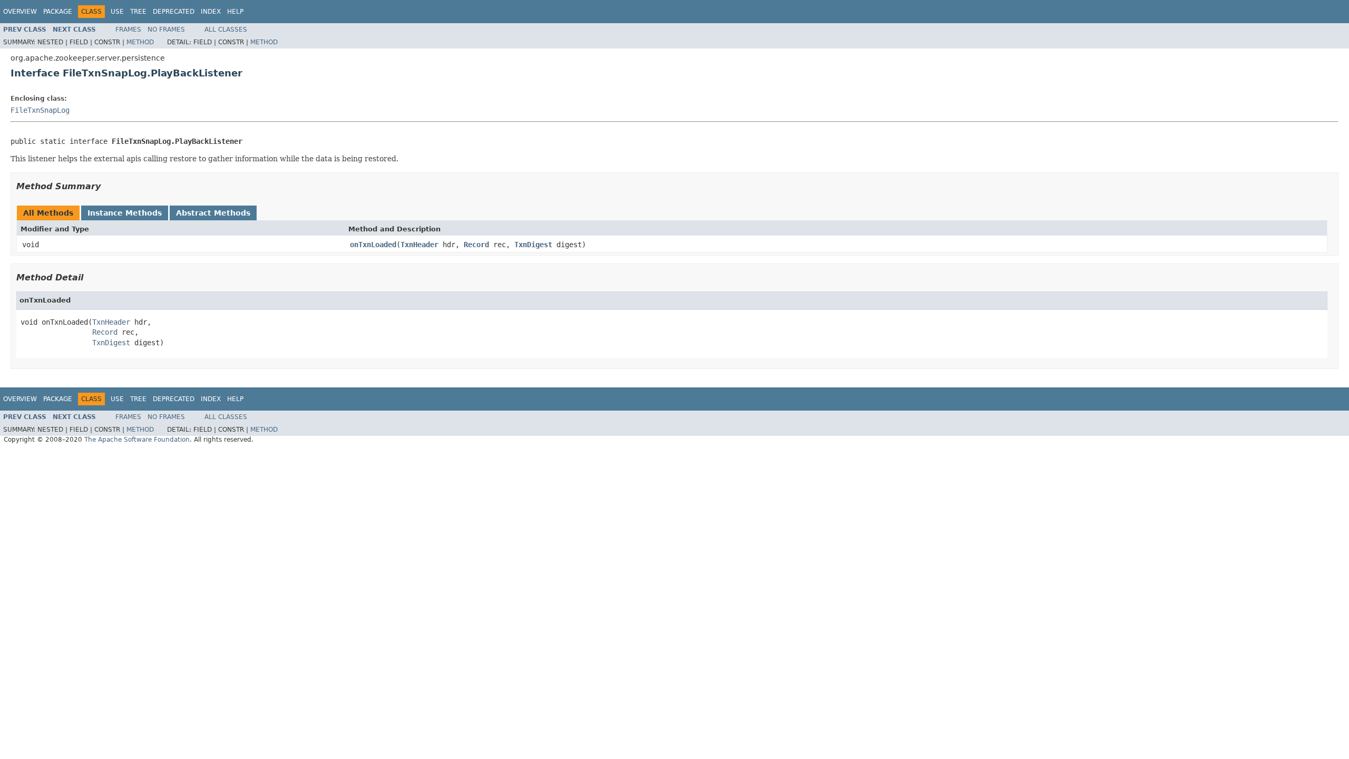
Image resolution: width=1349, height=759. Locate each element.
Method (140, 42)
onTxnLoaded (373, 244)
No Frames (166, 29)
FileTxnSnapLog (40, 110)
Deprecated (173, 11)
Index (211, 11)
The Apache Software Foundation (137, 439)
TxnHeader (419, 244)
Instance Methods (124, 213)
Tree (138, 11)
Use (117, 11)
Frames (128, 29)
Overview (20, 11)
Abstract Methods (213, 213)
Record (476, 244)
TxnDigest (533, 244)
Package (57, 11)
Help (235, 11)
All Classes (225, 29)
